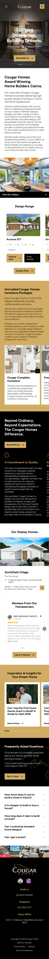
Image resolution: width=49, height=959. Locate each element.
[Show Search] (6, 6)
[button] (4, 629)
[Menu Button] (42, 6)
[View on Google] (10, 617)
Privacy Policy (19, 946)
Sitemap (31, 946)
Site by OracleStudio (24, 950)
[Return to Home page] (24, 6)
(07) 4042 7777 (24, 907)
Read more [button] (13, 641)
